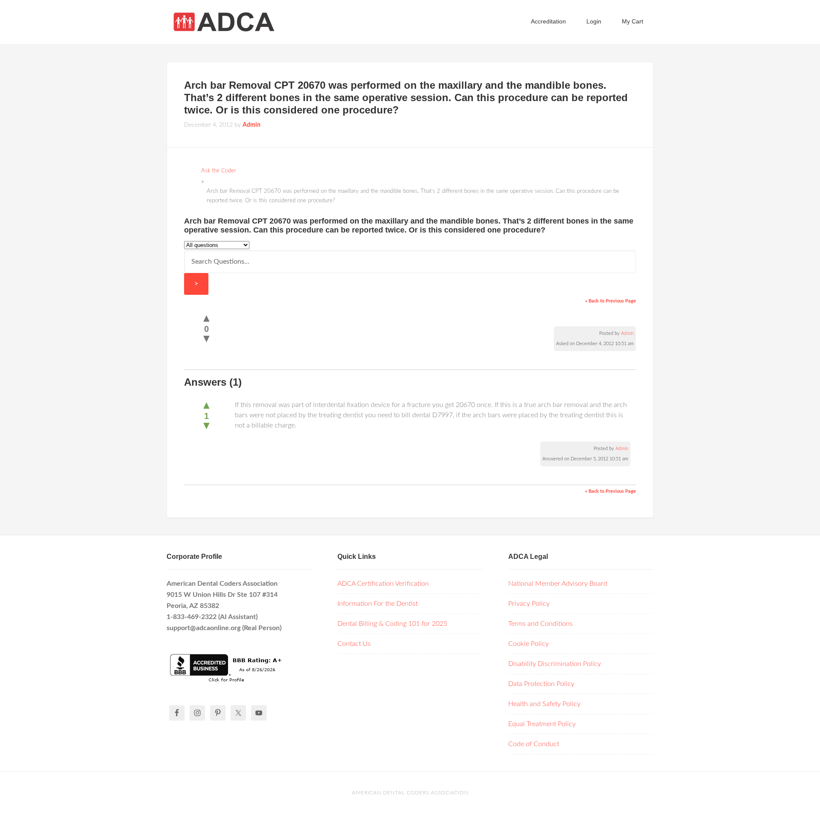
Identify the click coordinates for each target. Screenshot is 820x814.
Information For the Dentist (377, 603)
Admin (627, 333)
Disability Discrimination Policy (554, 663)
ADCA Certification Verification (383, 583)
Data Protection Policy (541, 683)
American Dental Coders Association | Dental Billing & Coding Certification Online (235, 21)
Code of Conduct (533, 744)
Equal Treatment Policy (542, 724)
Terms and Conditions (540, 623)
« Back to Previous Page (610, 301)
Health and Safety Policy (544, 704)
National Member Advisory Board (557, 583)
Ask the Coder (218, 171)
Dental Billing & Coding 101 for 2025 (392, 623)
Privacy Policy (529, 603)
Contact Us (354, 643)
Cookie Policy (528, 643)
